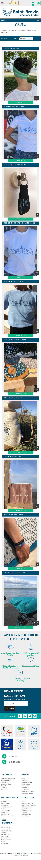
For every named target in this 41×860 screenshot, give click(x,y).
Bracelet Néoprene (13, 515)
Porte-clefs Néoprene (15, 165)
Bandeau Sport (11, 48)
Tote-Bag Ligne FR (13, 398)
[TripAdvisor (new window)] (35, 716)
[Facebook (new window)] (20, 716)
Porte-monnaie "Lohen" (15, 340)
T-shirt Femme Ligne (14, 106)
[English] (3, 3)
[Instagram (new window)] (30, 716)
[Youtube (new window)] (25, 716)
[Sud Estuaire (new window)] (20, 731)
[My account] (38, 3)
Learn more (20, 102)
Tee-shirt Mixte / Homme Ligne (19, 223)
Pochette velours (13, 456)
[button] (33, 3)
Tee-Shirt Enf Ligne (14, 281)
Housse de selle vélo (15, 573)
